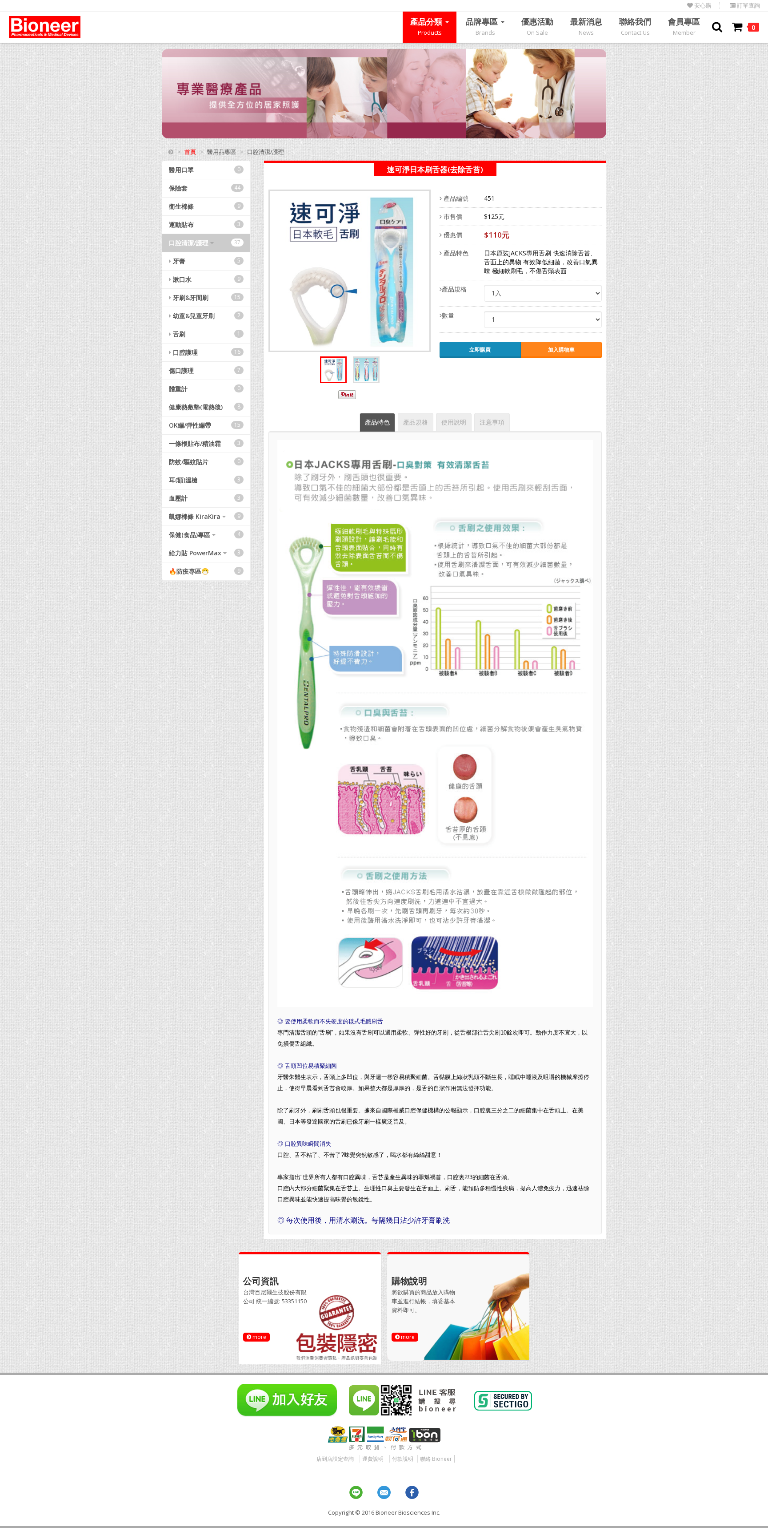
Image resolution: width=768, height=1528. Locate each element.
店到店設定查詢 (335, 1459)
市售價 (452, 216)
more (258, 1337)
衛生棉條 (204, 206)
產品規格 (454, 289)
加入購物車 (561, 349)
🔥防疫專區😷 (204, 571)
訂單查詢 (748, 5)
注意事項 (492, 422)
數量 (448, 315)
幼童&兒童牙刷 (205, 315)
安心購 (702, 5)
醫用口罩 (204, 170)
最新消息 (586, 26)
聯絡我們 (635, 26)
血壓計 (204, 498)
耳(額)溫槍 (204, 480)
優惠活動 (537, 26)
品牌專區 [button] (483, 26)
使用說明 (453, 422)
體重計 (204, 388)
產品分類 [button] (427, 26)
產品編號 (455, 198)
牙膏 (205, 261)
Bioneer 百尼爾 (44, 27)
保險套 (204, 188)
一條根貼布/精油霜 (204, 443)
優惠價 (452, 234)
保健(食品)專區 (204, 534)
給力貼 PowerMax (204, 553)
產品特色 (455, 253)
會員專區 (684, 26)
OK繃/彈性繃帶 (204, 425)
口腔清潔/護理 (204, 242)
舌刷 (205, 334)
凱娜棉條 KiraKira (204, 516)
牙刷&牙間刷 (205, 297)
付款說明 (402, 1459)
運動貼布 (204, 224)
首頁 (190, 152)
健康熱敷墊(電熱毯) (204, 407)
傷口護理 (204, 370)
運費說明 (373, 1459)
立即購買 (480, 349)
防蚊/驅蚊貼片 (204, 461)
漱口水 (205, 279)
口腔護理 (205, 352)
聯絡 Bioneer (436, 1459)
